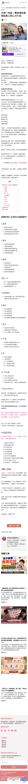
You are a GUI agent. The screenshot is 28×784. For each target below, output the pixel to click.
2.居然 (5, 189)
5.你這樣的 (6, 195)
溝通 (10, 532)
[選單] (25, 2)
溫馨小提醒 (5, 209)
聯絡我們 (3, 747)
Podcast (3, 7)
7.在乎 (5, 199)
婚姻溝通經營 (9, 7)
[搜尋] (20, 2)
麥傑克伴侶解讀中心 (8, 776)
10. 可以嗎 (6, 205)
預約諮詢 (3, 745)
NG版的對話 (5, 207)
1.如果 (5, 187)
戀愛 (7, 532)
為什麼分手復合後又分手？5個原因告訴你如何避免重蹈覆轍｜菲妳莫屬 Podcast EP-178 (14, 640)
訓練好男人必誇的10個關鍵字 (10, 185)
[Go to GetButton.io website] (24, 782)
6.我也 (5, 197)
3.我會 (5, 191)
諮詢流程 (3, 743)
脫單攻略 (23, 7)
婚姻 (3, 532)
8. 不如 (5, 201)
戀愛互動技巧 (16, 7)
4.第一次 (6, 193)
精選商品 (3, 741)
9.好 (5, 203)
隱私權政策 (3, 779)
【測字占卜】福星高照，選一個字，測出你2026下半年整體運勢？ (14, 690)
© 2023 (2, 776)
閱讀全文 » (4, 602)
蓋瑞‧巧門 (16, 100)
